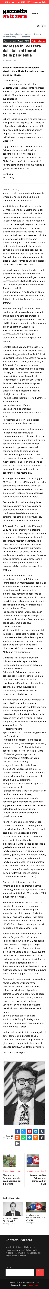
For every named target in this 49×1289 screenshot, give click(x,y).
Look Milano (33, 1285)
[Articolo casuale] (38, 26)
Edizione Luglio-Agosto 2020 (16, 41)
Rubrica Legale (16, 34)
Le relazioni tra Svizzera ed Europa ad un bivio (36, 1217)
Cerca (8, 1267)
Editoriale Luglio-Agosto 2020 (10, 1219)
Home (5, 34)
